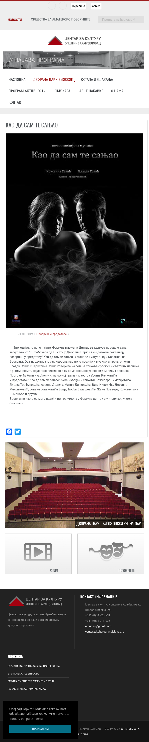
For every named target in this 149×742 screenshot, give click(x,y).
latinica (96, 6)
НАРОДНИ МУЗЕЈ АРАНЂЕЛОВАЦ (27, 688)
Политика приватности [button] (26, 719)
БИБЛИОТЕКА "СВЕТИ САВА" (23, 673)
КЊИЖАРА (62, 91)
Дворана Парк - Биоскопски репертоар (108, 523)
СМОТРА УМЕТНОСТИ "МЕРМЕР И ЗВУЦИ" (31, 681)
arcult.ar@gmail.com (98, 626)
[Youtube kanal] (63, 6)
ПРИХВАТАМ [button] (40, 728)
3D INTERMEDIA (130, 729)
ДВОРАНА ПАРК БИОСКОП (53, 79)
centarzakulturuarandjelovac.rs (104, 631)
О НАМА (117, 91)
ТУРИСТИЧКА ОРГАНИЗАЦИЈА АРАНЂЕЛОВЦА (34, 666)
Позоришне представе (51, 334)
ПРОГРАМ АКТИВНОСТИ (27, 91)
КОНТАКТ (16, 102)
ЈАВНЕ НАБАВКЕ (90, 91)
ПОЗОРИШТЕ (127, 570)
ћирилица (78, 6)
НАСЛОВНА (17, 79)
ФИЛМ (54, 570)
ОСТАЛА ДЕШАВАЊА (97, 79)
